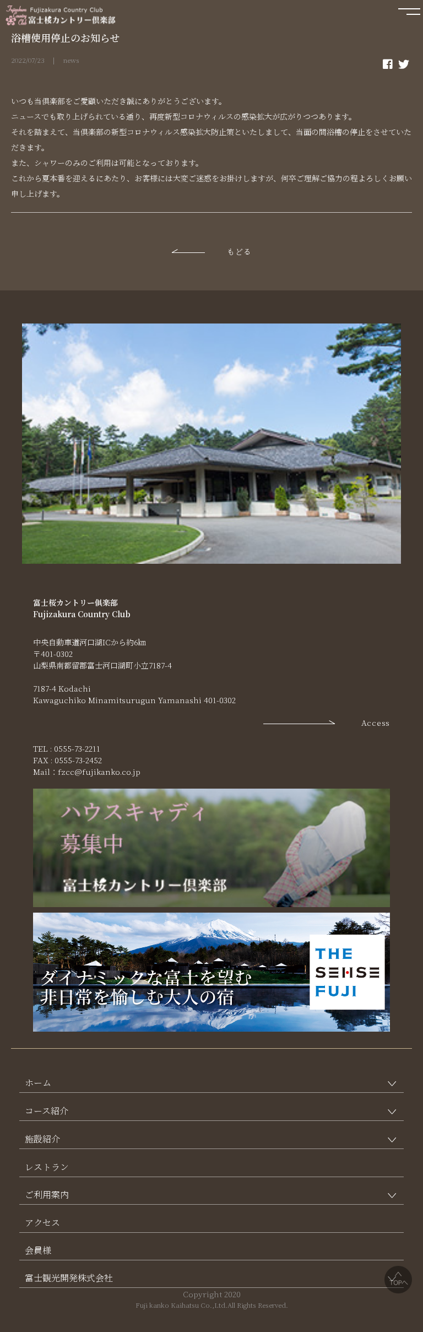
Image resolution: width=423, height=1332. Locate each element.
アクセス (42, 1222)
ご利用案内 (47, 1194)
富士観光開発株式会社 (69, 1277)
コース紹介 (46, 1110)
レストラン (47, 1167)
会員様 (38, 1250)
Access (375, 722)
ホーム (38, 1082)
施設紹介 (42, 1139)
